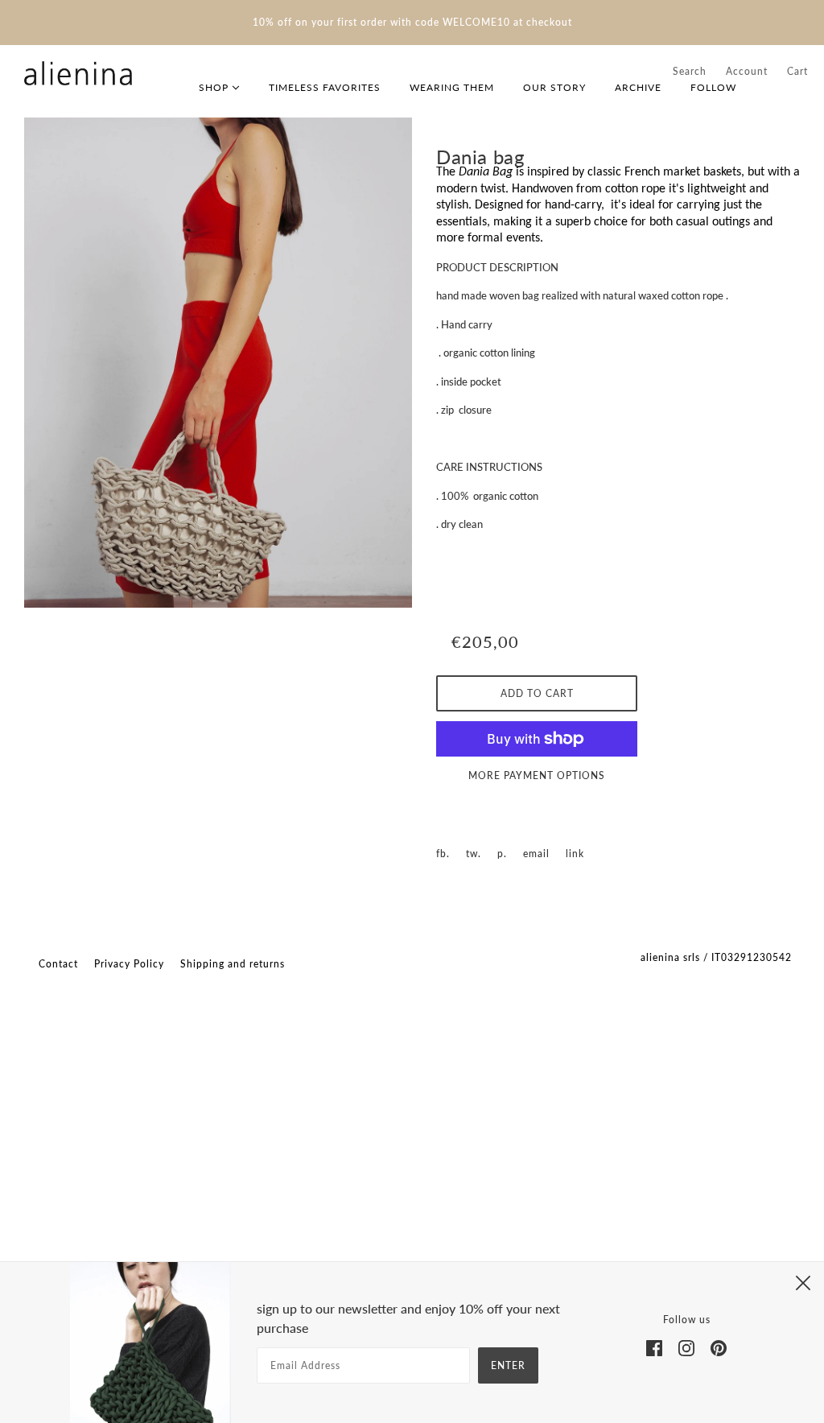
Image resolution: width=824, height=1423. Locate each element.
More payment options (536, 775)
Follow (713, 87)
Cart (797, 71)
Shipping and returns (232, 964)
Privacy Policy (129, 964)
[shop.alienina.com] (78, 73)
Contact (58, 964)
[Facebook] (654, 1346)
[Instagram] (686, 1346)
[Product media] (218, 363)
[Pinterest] (718, 1346)
